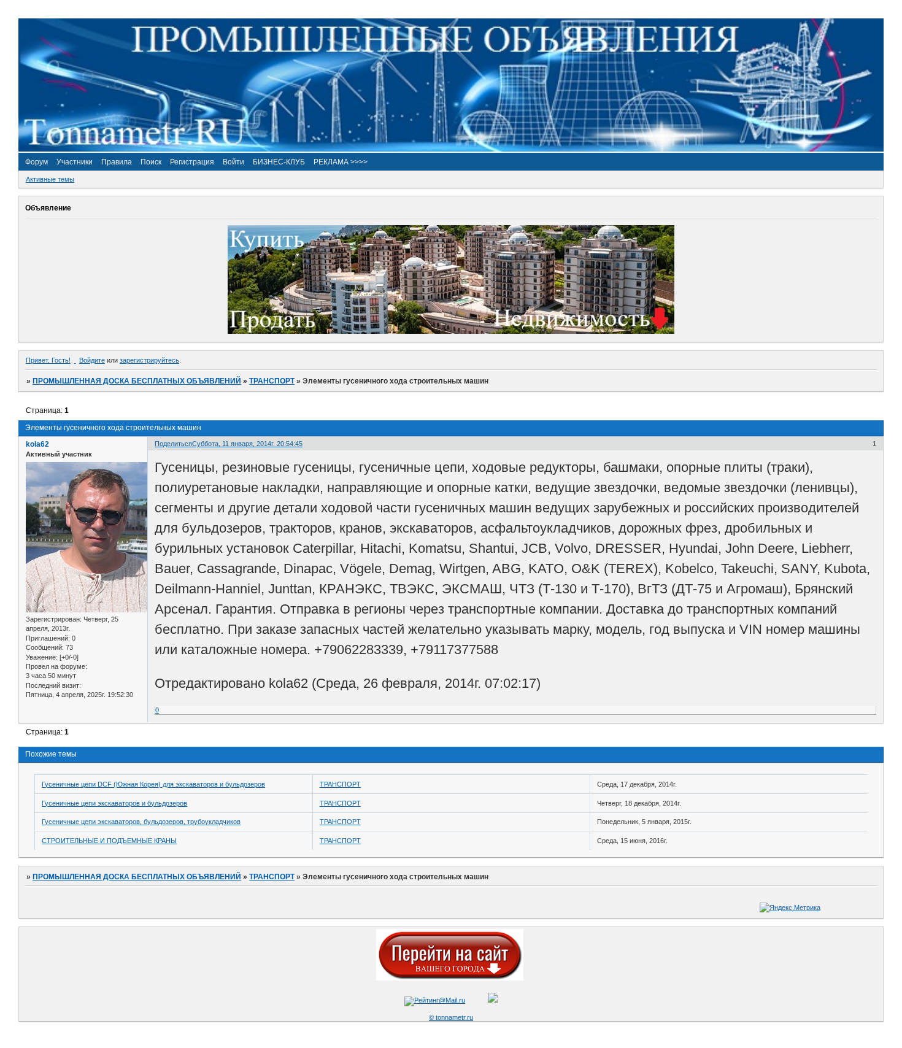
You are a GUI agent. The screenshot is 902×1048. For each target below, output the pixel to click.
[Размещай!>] (451, 331)
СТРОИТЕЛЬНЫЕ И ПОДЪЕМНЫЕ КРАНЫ (109, 840)
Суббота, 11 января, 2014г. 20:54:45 (247, 443)
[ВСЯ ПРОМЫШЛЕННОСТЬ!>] (451, 149)
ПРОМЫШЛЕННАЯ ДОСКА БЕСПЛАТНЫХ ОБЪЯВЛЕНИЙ (137, 381)
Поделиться (173, 443)
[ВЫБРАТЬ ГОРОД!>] (449, 978)
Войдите (92, 360)
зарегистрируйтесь (149, 360)
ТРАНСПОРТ (272, 381)
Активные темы (50, 179)
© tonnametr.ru (451, 1017)
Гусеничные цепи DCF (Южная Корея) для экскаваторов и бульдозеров (153, 784)
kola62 (37, 444)
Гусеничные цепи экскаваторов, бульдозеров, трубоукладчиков (141, 821)
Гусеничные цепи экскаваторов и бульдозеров (114, 803)
